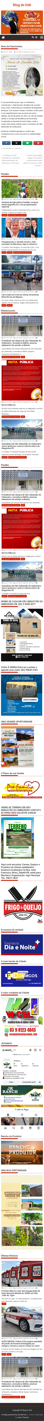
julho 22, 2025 (7, 402)
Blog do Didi (22, 5)
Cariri (4, 1304)
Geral (4, 252)
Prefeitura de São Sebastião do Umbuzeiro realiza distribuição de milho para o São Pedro (11, 159)
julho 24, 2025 (7, 1288)
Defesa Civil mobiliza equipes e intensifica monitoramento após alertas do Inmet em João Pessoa (32, 160)
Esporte (4, 457)
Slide (22, 357)
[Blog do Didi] (22, 33)
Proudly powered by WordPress (14, 1414)
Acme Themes (23, 1417)
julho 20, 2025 (7, 199)
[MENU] (41, 37)
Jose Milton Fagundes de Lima (25, 52)
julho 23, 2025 (7, 338)
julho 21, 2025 (7, 441)
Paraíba (4, 215)
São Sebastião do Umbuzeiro (12, 148)
